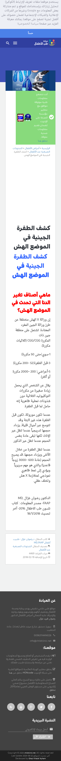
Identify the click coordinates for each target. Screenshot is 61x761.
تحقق (52, 690)
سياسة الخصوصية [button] (27, 24)
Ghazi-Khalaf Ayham (37, 758)
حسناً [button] (30, 33)
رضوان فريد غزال (47, 619)
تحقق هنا (42, 141)
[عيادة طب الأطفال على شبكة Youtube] (21, 707)
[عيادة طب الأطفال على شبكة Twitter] (41, 707)
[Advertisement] (30, 190)
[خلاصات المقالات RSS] (11, 707)
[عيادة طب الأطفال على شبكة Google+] (31, 707)
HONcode (28, 673)
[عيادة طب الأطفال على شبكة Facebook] (51, 707)
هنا (10, 673)
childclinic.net (30, 753)
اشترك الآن (40, 737)
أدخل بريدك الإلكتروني (36, 729)
